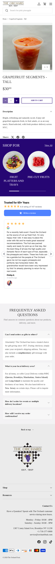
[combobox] (27, 10)
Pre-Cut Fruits (38, 177)
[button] (45, 4)
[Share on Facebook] (18, 137)
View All (48, 145)
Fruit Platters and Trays (14, 181)
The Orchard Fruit (14, 557)
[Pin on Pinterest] (23, 137)
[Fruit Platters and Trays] (14, 162)
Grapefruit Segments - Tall (17, 19)
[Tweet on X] (12, 137)
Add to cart (37, 100)
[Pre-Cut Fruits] (39, 162)
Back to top (26, 430)
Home (5, 19)
